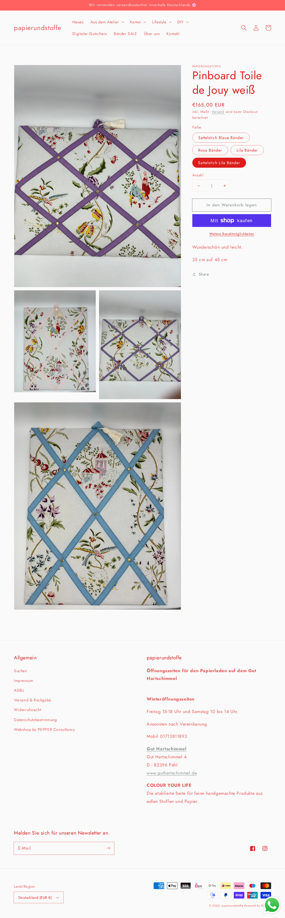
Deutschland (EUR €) (35, 897)
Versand (218, 111)
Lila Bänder (247, 150)
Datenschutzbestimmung (35, 719)
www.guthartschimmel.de (172, 773)
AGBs (19, 690)
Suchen (20, 671)
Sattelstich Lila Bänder (219, 162)
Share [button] (204, 274)
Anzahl (197, 175)
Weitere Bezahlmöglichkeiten (231, 233)
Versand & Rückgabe (32, 700)
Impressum (23, 680)
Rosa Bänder (210, 150)
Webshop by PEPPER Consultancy (44, 729)
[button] (107, 22)
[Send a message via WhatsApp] (272, 905)
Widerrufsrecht (27, 709)
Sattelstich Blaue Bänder (221, 137)
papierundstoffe (232, 906)
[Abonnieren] (108, 848)
